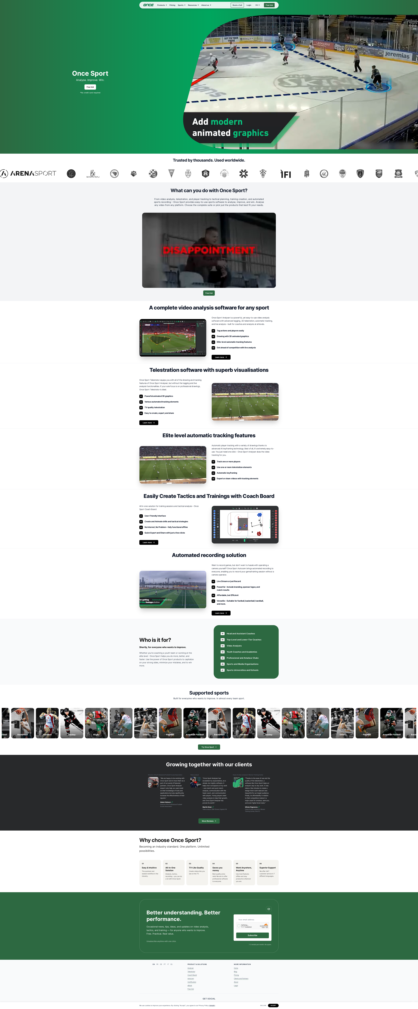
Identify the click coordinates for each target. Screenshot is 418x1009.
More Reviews (208, 821)
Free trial (269, 5)
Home (236, 968)
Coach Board (192, 975)
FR (157, 964)
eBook (190, 985)
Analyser (191, 968)
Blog (235, 971)
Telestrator (191, 971)
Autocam (191, 978)
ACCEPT (273, 1005)
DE (161, 964)
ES (171, 964)
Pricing (172, 5)
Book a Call (237, 5)
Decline (263, 1005)
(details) (212, 1005)
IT (168, 964)
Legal (236, 985)
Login (249, 5)
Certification (192, 982)
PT (165, 964)
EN (154, 964)
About (236, 982)
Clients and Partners (241, 978)
